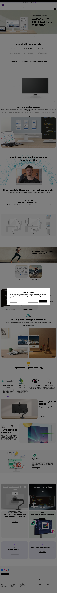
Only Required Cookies (33, 301)
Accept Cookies (43, 301)
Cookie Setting (13, 301)
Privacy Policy (28, 297)
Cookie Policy (21, 297)
